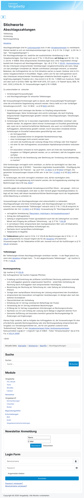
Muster (9, 407)
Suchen (8, 360)
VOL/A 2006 (14, 333)
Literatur (10, 391)
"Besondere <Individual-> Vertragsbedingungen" (49, 213)
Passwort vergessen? (14, 483)
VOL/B (62, 221)
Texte (9, 385)
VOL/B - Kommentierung (69, 63)
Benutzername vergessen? (16, 486)
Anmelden (42, 478)
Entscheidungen (11, 414)
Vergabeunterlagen (59, 47)
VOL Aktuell (11, 382)
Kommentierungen (13, 401)
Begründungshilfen (13, 411)
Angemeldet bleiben (16, 473)
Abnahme (7, 43)
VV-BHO (48, 170)
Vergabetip (9, 379)
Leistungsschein (33, 47)
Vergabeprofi (10, 398)
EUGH (9, 420)
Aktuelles (10, 388)
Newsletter (9, 394)
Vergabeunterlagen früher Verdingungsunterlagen (49, 328)
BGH (8, 417)
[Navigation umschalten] (3, 17)
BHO (45, 106)
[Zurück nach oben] (80, 494)
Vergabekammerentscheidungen (18, 423)
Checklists (10, 404)
